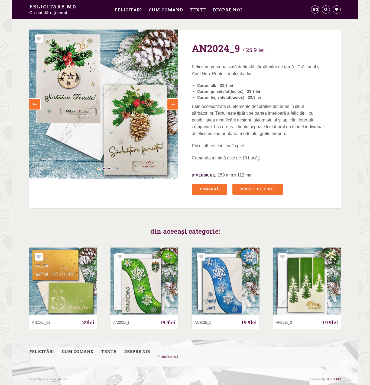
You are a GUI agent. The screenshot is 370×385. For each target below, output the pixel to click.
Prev (35, 104)
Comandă (209, 189)
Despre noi (227, 9)
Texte (198, 9)
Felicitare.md (52, 9)
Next (172, 104)
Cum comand (166, 9)
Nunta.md (333, 379)
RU (315, 9)
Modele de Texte (258, 189)
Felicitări (128, 9)
